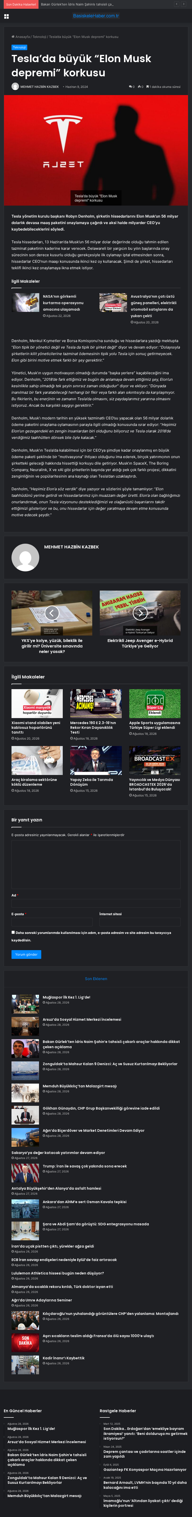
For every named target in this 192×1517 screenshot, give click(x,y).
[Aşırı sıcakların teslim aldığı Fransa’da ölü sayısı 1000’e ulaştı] (25, 1342)
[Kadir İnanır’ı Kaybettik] (25, 1365)
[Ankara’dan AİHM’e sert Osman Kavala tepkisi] (25, 1208)
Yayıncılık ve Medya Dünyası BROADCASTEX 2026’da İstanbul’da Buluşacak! (154, 784)
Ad (15, 895)
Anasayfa (22, 37)
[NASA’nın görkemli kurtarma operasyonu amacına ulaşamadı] (25, 302)
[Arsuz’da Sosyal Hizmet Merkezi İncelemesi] (25, 1026)
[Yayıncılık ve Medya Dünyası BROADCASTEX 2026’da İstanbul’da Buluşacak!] (154, 760)
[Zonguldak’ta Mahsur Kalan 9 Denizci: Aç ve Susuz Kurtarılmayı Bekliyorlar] (25, 1070)
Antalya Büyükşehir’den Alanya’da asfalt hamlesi (56, 1188)
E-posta (19, 914)
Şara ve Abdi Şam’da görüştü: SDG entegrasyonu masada (96, 1224)
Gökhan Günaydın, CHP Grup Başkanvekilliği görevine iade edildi (101, 1108)
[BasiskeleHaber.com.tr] (96, 15)
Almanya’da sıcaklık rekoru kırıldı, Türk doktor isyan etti (62, 1286)
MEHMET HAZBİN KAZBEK (39, 87)
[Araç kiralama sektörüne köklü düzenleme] (37, 760)
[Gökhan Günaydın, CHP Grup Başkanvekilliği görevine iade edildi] (25, 1115)
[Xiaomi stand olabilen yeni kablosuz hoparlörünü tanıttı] (37, 703)
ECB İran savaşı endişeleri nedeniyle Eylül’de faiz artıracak (64, 1259)
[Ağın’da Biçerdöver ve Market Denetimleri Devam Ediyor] (25, 1137)
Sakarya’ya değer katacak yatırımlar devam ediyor (58, 1152)
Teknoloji (39, 37)
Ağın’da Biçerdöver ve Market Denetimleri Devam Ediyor (93, 1130)
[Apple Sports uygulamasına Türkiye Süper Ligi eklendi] (154, 703)
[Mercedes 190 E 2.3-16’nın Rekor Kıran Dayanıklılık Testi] (96, 703)
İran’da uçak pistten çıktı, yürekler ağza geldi (53, 1246)
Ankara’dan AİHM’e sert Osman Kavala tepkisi (84, 1201)
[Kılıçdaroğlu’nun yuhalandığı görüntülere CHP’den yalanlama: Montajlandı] (25, 1320)
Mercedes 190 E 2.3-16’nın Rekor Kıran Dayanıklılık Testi (93, 727)
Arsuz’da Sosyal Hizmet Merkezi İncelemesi (82, 1019)
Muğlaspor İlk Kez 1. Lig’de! (66, 997)
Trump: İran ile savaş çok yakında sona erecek (85, 1166)
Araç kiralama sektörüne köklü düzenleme (34, 782)
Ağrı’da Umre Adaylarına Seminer (42, 1300)
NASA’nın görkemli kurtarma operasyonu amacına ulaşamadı (63, 303)
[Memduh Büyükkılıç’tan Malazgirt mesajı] (25, 1093)
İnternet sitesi (111, 914)
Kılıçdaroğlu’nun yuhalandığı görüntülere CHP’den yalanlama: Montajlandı (110, 1313)
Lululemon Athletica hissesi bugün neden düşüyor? (58, 1273)
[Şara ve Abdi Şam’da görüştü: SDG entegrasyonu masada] (25, 1231)
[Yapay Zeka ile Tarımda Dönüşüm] (96, 760)
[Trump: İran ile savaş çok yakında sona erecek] (25, 1173)
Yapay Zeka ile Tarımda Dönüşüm (91, 782)
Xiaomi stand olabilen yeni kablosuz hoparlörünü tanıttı (36, 727)
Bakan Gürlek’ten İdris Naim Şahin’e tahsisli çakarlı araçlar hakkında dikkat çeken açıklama (109, 4)
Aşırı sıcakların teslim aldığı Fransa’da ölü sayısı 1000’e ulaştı (98, 1335)
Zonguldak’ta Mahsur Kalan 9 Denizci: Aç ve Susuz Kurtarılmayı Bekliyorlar (110, 1063)
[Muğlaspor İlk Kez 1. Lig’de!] (25, 1004)
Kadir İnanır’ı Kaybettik (63, 1358)
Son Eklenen (96, 978)
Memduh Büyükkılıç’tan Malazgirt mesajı (80, 1086)
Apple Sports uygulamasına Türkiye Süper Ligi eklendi (154, 725)
